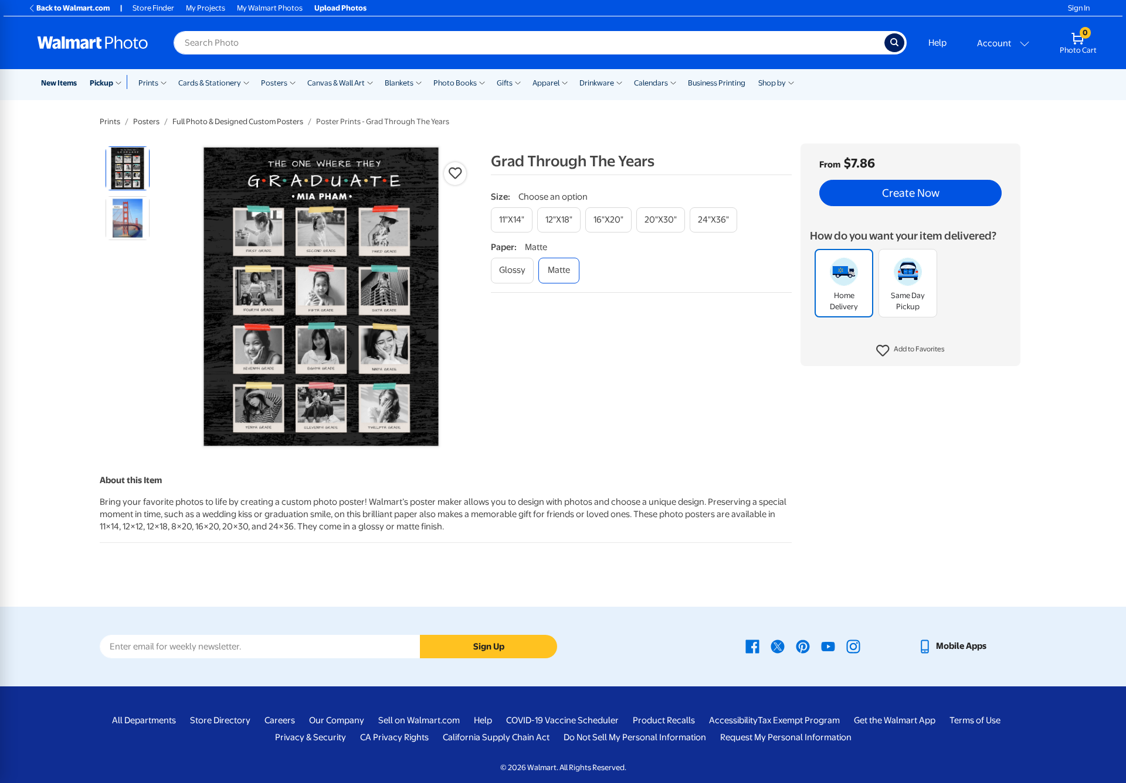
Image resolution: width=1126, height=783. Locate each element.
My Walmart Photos (270, 8)
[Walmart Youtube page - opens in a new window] (828, 646)
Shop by (772, 82)
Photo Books (455, 82)
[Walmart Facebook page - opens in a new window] (752, 646)
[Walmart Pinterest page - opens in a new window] (803, 646)
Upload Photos (340, 8)
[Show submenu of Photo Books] (482, 82)
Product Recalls (664, 720)
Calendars (651, 82)
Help (937, 42)
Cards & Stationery (209, 82)
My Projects (205, 8)
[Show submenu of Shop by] (791, 82)
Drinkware (596, 82)
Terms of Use (974, 720)
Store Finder (153, 8)
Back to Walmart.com (73, 8)
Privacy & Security (310, 737)
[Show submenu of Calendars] (673, 82)
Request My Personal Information (786, 737)
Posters (274, 82)
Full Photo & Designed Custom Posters (237, 121)
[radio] (128, 168)
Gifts (505, 82)
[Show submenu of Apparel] (564, 82)
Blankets (399, 82)
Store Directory (220, 720)
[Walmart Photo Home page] (92, 42)
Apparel (546, 82)
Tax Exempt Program (799, 720)
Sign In (1079, 8)
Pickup (101, 82)
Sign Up (488, 646)
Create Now (911, 193)
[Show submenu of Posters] (292, 82)
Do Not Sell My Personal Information (635, 737)
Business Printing (716, 82)
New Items (59, 82)
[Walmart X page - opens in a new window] (778, 646)
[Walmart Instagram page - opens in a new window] (853, 646)
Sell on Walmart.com (419, 720)
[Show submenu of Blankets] (418, 82)
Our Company (336, 720)
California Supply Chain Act (496, 737)
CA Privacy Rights (394, 737)
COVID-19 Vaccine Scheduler (562, 720)
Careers (279, 720)
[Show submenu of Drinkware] (619, 82)
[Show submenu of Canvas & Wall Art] (370, 82)
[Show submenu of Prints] (163, 82)
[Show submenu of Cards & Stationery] (246, 82)
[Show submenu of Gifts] (517, 82)
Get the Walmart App (894, 720)
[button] (910, 351)
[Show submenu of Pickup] (121, 82)
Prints (148, 82)
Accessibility (733, 720)
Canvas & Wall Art (336, 82)
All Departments (144, 720)
